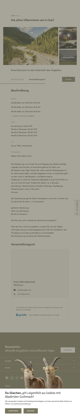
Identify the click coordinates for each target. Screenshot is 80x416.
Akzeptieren (13, 411)
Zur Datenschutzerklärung (20, 404)
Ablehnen (30, 411)
